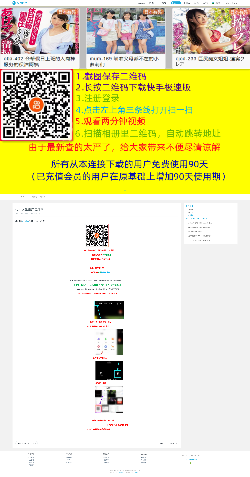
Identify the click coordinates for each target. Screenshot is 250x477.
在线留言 (31, 460)
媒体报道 (42, 197)
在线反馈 (31, 462)
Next (168, 443)
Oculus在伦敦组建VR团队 (195, 231)
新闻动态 (34, 197)
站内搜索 (143, 462)
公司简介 (31, 457)
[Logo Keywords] (19, 3)
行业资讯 (190, 212)
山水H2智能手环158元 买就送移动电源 (199, 236)
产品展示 (69, 454)
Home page (141, 3)
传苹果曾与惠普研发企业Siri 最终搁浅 (199, 227)
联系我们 (31, 465)
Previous (26, 443)
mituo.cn (137, 473)
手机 (68, 460)
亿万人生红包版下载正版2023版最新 (199, 240)
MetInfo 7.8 (121, 473)
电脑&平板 (69, 457)
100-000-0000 (191, 459)
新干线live (25, 221)
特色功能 (144, 454)
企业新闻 (190, 209)
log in (227, 3)
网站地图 (143, 457)
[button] (12, 100)
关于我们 (31, 454)
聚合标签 (143, 460)
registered (233, 3)
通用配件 (68, 462)
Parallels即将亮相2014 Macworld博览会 (200, 223)
